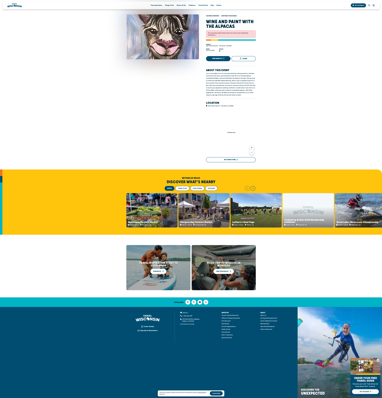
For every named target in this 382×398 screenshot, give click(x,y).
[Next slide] (253, 188)
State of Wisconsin (266, 329)
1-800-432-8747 (187, 316)
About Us (263, 315)
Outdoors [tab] (211, 188)
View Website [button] (217, 58)
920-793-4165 (210, 50)
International (226, 332)
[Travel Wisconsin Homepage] (14, 5)
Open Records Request (267, 326)
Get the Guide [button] (364, 391)
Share (244, 59)
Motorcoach (225, 324)
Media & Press (226, 329)
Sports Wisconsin (227, 338)
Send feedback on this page (187, 324)
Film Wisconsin (226, 321)
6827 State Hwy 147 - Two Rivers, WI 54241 (219, 46)
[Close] (378, 360)
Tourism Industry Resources (230, 315)
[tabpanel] (191, 206)
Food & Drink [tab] (197, 188)
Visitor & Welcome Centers (268, 321)
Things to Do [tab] (182, 188)
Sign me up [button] (157, 271)
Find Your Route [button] (222, 271)
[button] (358, 5)
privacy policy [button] (201, 392)
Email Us (185, 313)
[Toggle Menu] (372, 5)
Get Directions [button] (230, 160)
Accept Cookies (216, 393)
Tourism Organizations (229, 326)
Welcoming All (264, 324)
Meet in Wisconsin (227, 335)
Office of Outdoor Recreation (231, 318)
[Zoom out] (251, 152)
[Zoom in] (251, 147)
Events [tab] (169, 188)
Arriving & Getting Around (268, 318)
